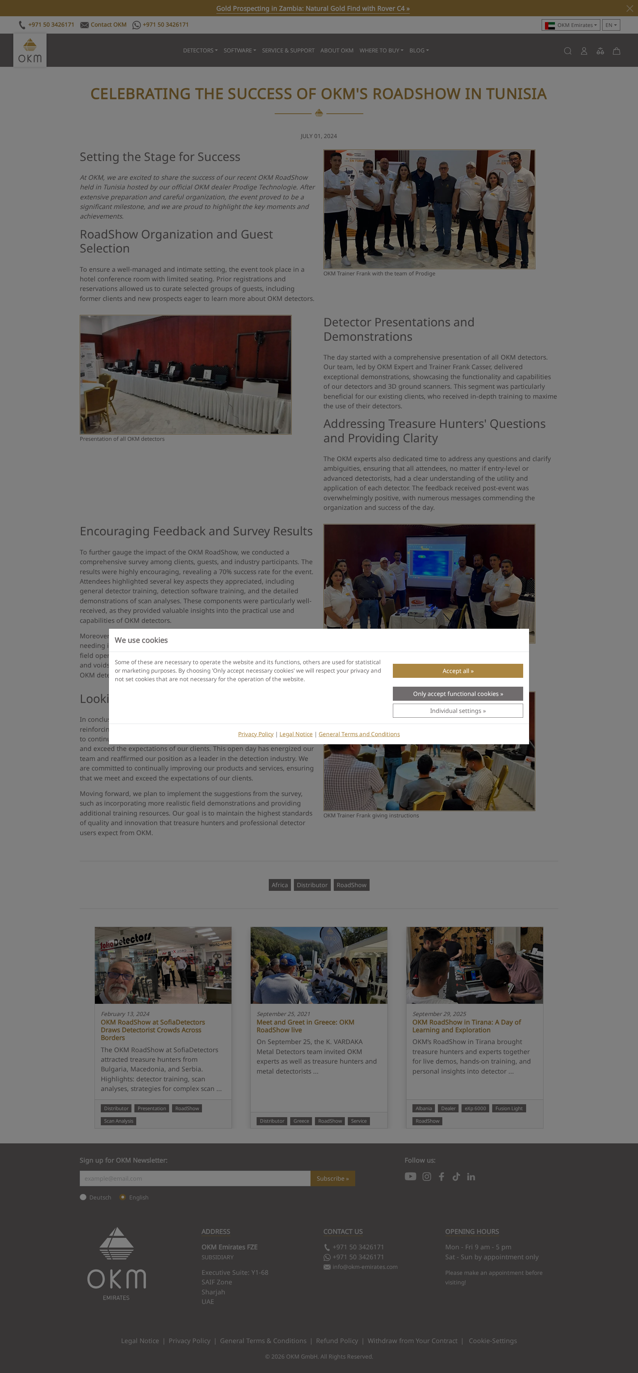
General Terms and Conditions (359, 734)
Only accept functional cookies (456, 694)
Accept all (456, 671)
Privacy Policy (256, 734)
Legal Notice (296, 734)
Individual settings (455, 711)
